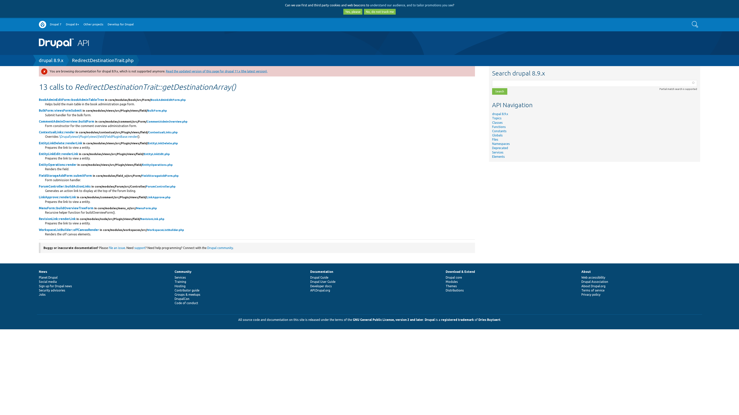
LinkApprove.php (159, 197)
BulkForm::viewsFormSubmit (60, 110)
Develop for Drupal (121, 24)
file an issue (117, 248)
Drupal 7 (55, 24)
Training (180, 281)
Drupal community (220, 248)
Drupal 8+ (72, 24)
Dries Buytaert (489, 319)
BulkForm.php (157, 110)
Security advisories (52, 290)
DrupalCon (182, 298)
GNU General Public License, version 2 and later (388, 319)
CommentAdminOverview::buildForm (66, 121)
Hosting (180, 286)
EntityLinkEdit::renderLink (58, 154)
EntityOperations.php (157, 164)
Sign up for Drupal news (55, 286)
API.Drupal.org (320, 290)
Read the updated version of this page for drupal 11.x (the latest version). (217, 71)
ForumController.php (161, 186)
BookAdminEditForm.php (168, 99)
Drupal (430, 319)
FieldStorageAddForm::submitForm (65, 175)
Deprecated (500, 148)
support (139, 248)
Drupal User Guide (322, 281)
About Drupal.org (593, 286)
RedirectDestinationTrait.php (103, 60)
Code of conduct (186, 303)
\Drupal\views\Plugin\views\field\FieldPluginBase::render (98, 136)
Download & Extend (460, 271)
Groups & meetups (187, 294)
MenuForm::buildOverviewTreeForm (66, 208)
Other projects (93, 24)
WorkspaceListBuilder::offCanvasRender (69, 230)
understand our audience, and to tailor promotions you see (411, 5)
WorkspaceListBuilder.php (165, 230)
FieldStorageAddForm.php (160, 175)
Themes (451, 286)
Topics (497, 118)
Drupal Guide (319, 277)
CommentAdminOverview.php (167, 121)
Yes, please (352, 11)
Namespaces (501, 143)
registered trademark (457, 319)
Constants (499, 131)
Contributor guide (187, 290)
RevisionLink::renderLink (57, 219)
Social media (48, 281)
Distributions (455, 290)
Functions (499, 127)
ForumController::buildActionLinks (65, 186)
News (43, 271)
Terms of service (592, 290)
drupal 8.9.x (51, 60)
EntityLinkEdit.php (157, 154)
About (586, 271)
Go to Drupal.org (42, 24)
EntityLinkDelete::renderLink (60, 143)
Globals (497, 135)
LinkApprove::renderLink (57, 197)
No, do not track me (380, 11)
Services (497, 152)
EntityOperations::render (58, 164)
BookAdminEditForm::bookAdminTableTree (71, 99)
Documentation (321, 271)
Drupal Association (594, 281)
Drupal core (454, 277)
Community (183, 271)
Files (495, 139)
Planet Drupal (48, 277)
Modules (452, 281)
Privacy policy (590, 294)
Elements (498, 156)
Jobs (42, 294)
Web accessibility (593, 277)
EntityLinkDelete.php (163, 143)
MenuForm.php (146, 208)
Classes (497, 122)
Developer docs (321, 286)
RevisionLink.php (152, 219)
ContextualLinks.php (163, 132)
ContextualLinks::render (57, 132)
